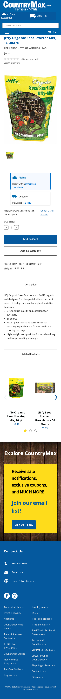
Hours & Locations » (23, 581)
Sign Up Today (23, 525)
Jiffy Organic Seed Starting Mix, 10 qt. (16, 416)
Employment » (40, 607)
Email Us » (17, 572)
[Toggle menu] (6, 31)
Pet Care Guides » (13, 669)
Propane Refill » (41, 624)
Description (30, 284)
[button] (30, 181)
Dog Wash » (10, 675)
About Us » (10, 618)
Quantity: (9, 221)
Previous (5, 397)
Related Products (31, 354)
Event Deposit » (12, 612)
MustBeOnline (32, 689)
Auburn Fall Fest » (13, 607)
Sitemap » (37, 677)
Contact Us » (39, 671)
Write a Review (12, 62)
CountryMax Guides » (15, 653)
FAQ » (35, 612)
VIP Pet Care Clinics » (43, 649)
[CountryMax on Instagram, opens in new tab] (13, 594)
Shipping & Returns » (43, 665)
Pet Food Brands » (42, 618)
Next (56, 397)
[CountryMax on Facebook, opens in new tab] (5, 594)
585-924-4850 (19, 563)
